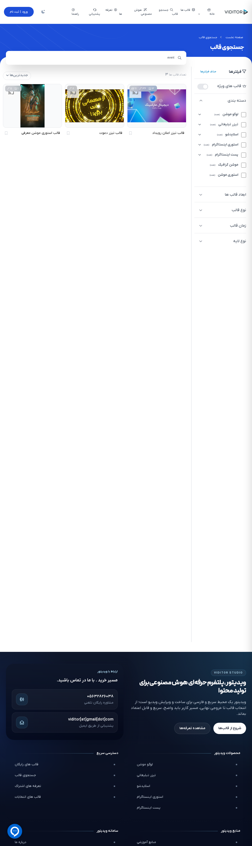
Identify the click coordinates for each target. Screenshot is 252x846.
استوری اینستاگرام (150, 797)
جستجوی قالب (25, 775)
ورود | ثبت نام (19, 12)
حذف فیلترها (208, 72)
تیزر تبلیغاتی (146, 775)
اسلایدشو (143, 786)
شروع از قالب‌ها (229, 728)
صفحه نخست (234, 37)
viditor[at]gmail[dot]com (90, 719)
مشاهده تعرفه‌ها (192, 728)
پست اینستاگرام (148, 807)
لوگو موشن (145, 764)
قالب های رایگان (26, 764)
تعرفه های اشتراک (28, 786)
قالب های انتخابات (28, 797)
